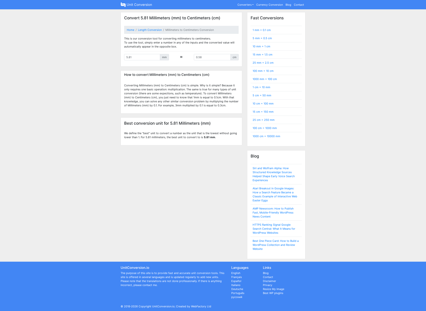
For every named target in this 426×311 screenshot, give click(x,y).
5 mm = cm (262, 38)
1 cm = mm (261, 87)
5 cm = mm (262, 95)
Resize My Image (273, 289)
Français (236, 277)
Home (130, 30)
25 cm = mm (264, 120)
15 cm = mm (263, 111)
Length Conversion (150, 30)
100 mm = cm (263, 70)
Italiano (235, 285)
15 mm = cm (262, 54)
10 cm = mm (263, 103)
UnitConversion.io (163, 306)
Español (236, 281)
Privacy (267, 285)
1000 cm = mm (266, 136)
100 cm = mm (265, 128)
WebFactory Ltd (201, 306)
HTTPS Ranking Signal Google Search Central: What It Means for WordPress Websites (274, 228)
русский (236, 297)
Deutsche (237, 289)
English (235, 273)
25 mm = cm (263, 62)
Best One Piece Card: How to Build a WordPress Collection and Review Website (276, 244)
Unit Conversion (139, 5)
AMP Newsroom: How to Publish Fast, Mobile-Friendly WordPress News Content (273, 212)
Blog (288, 4)
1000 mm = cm (265, 79)
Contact (299, 4)
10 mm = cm (261, 46)
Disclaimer (269, 281)
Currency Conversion (269, 4)
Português (237, 293)
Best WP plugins (273, 293)
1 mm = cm (262, 30)
